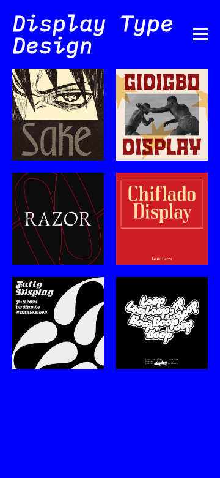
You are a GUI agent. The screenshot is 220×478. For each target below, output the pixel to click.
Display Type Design (93, 34)
